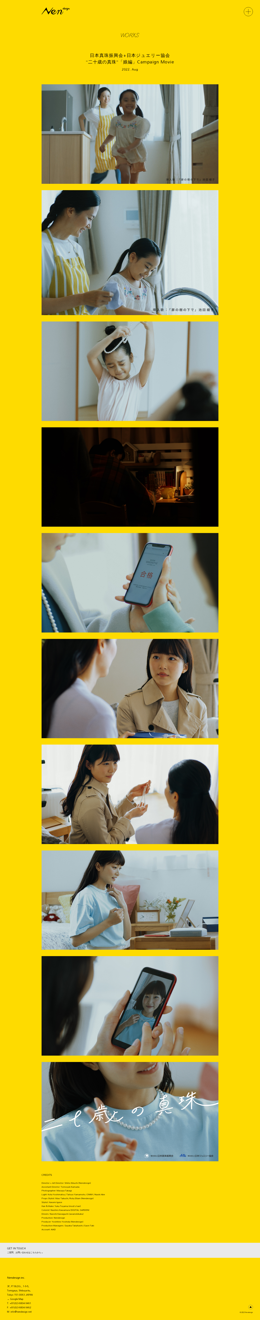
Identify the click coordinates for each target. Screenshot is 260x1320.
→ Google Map (15, 1299)
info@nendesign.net (21, 1311)
